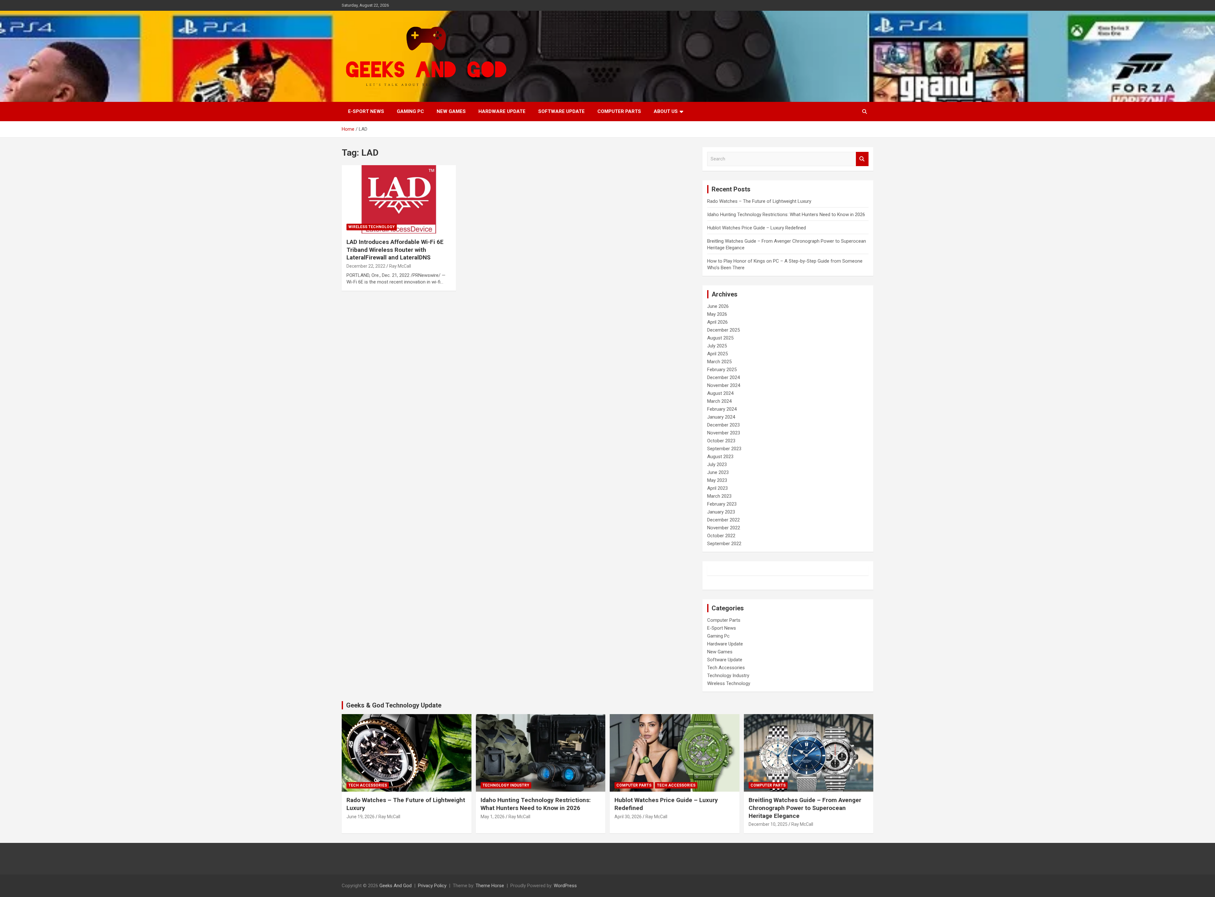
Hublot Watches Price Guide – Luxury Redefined (757, 228)
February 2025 (722, 369)
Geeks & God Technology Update (393, 705)
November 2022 (723, 528)
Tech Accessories (726, 667)
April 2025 (717, 354)
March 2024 (719, 401)
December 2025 (723, 330)
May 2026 (717, 314)
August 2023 (720, 456)
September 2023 (724, 449)
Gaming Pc (410, 111)
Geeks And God (395, 885)
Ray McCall (400, 266)
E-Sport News (366, 111)
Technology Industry (728, 675)
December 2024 (723, 377)
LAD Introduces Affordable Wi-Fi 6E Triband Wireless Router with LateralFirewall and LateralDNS (395, 249)
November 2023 (723, 433)
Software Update (561, 111)
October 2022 (721, 536)
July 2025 (717, 346)
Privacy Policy (432, 885)
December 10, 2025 (768, 824)
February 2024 (722, 409)
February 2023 (722, 504)
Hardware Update (502, 111)
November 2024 (723, 385)
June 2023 (718, 472)
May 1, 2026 (493, 816)
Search (862, 159)
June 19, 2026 (360, 816)
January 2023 (721, 512)
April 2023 (717, 488)
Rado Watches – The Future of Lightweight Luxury (759, 201)
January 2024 (721, 417)
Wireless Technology (371, 227)
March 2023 (719, 496)
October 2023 (721, 441)
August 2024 (720, 393)
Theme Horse (490, 885)
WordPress (565, 885)
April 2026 (717, 322)
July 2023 (717, 464)
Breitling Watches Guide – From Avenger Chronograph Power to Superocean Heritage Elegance (805, 807)
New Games (451, 111)
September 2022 (724, 543)
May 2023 (717, 480)
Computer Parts (619, 111)
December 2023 (723, 425)
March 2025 (719, 361)
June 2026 (718, 306)
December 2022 (723, 520)
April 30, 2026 (628, 816)
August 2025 (720, 338)
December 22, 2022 (365, 266)
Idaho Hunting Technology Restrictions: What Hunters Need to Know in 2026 (786, 214)
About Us (666, 111)
